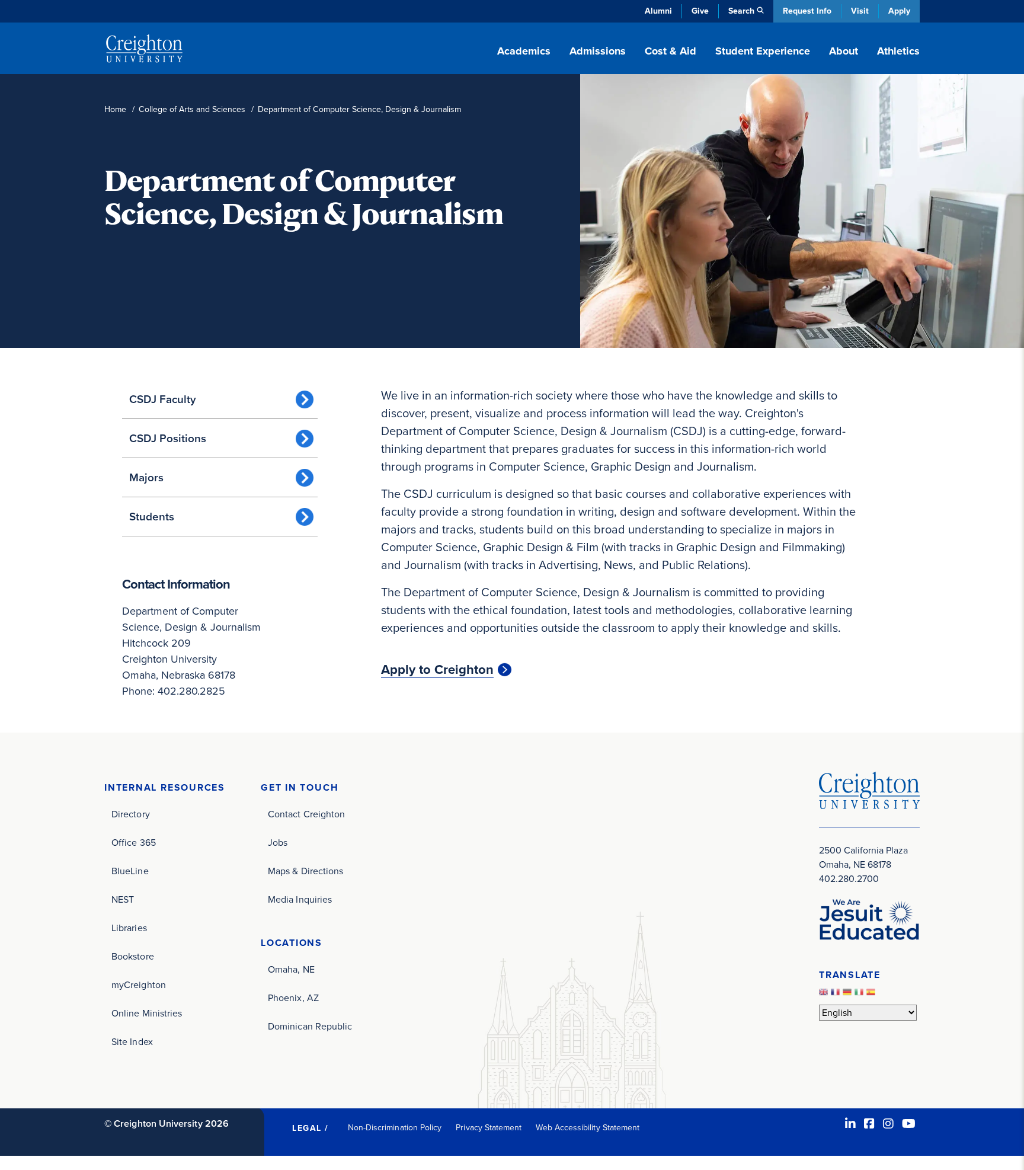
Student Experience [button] (762, 51)
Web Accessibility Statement (587, 1127)
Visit (860, 11)
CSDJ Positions (167, 438)
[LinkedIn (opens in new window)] (850, 1124)
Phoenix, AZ (293, 998)
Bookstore (132, 956)
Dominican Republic (310, 1026)
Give (700, 11)
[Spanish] (872, 995)
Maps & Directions (305, 871)
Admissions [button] (597, 51)
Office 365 (133, 842)
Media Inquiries (300, 899)
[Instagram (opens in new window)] (888, 1124)
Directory (130, 814)
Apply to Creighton (437, 669)
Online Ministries (146, 1013)
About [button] (843, 51)
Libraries (129, 928)
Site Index (132, 1041)
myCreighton (138, 985)
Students (151, 516)
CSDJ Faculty (162, 399)
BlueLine (130, 871)
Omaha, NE (291, 969)
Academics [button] (524, 51)
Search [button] (741, 11)
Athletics (898, 51)
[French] (837, 995)
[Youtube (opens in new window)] (909, 1124)
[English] (825, 995)
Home (115, 109)
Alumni (658, 11)
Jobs (277, 842)
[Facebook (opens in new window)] (869, 1124)
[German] (849, 995)
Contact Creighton (306, 814)
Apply (899, 11)
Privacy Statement (488, 1127)
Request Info (807, 11)
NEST (122, 899)
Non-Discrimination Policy (395, 1127)
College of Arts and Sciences (192, 109)
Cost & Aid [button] (670, 51)
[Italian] (860, 995)
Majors (146, 477)
